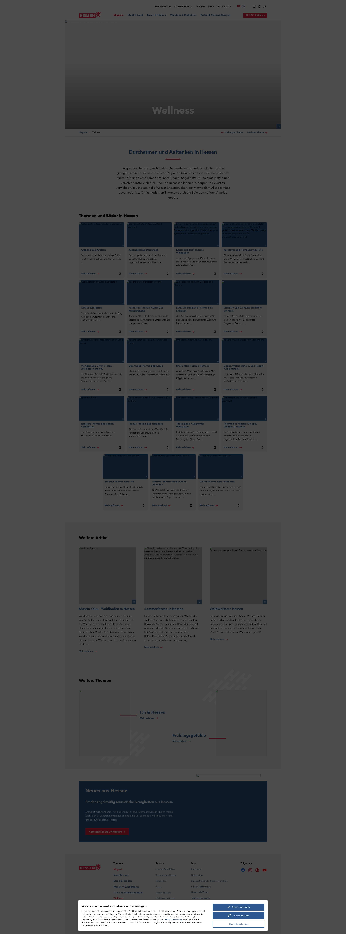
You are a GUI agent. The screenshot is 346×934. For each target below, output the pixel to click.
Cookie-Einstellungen (238, 924)
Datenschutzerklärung (173, 920)
